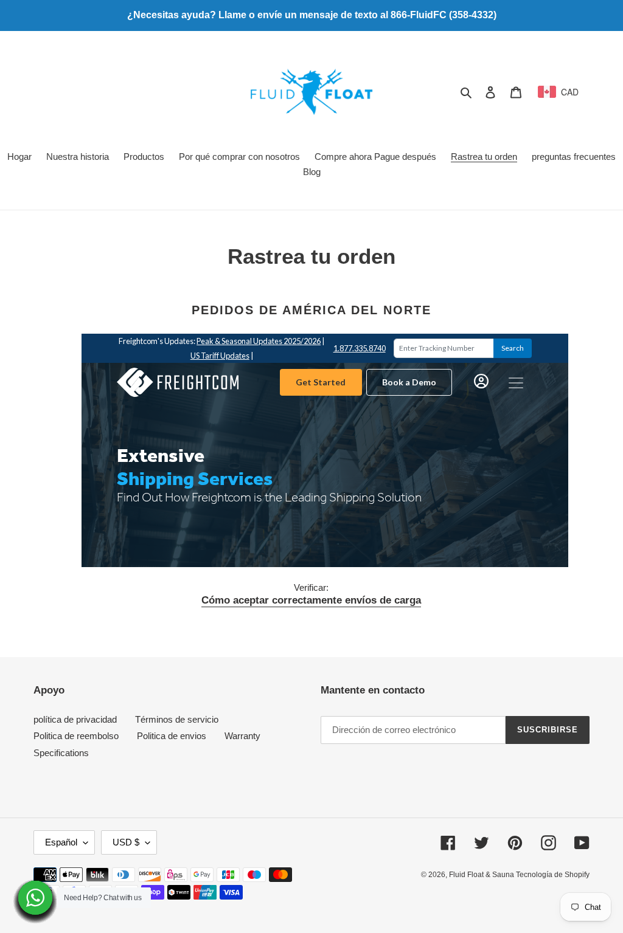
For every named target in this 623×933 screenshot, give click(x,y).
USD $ (126, 842)
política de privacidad (75, 719)
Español (61, 842)
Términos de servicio (176, 719)
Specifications (61, 753)
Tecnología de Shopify (553, 874)
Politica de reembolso (76, 736)
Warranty (242, 736)
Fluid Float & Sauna (482, 874)
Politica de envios (171, 736)
